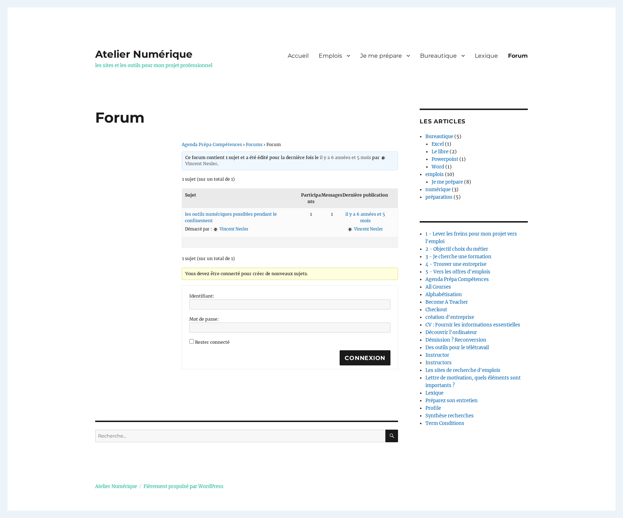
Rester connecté (212, 342)
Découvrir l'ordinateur (451, 332)
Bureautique (438, 55)
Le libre (440, 152)
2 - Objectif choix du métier (456, 249)
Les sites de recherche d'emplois (462, 370)
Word (438, 167)
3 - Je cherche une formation (458, 257)
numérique (438, 189)
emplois (434, 174)
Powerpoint (445, 159)
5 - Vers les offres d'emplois (457, 272)
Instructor (437, 355)
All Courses (438, 287)
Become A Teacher (446, 302)
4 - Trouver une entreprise (455, 264)
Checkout (436, 310)
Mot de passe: (204, 319)
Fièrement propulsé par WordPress (183, 486)
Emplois (330, 55)
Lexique (486, 55)
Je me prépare (381, 55)
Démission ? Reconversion (455, 340)
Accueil (298, 55)
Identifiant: (201, 296)
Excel (438, 144)
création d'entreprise (449, 317)
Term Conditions (444, 423)
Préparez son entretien (451, 401)
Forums (254, 144)
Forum (518, 55)
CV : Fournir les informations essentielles (472, 325)
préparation (438, 197)
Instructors (438, 363)
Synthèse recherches (449, 416)
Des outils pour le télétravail (457, 347)
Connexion (365, 358)
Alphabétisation (443, 294)
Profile (433, 408)
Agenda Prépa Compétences (212, 144)
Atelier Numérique (144, 54)
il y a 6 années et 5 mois (345, 157)
